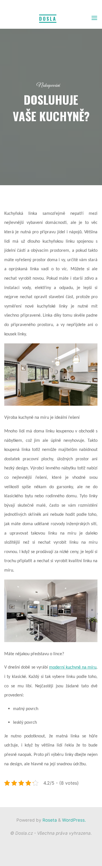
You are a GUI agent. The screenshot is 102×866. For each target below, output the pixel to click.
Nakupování (48, 85)
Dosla (47, 18)
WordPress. (74, 820)
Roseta (49, 820)
